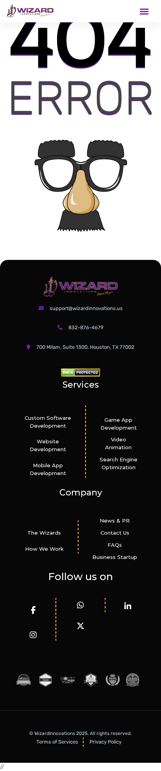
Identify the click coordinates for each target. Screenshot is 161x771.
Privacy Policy (105, 742)
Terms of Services (57, 742)
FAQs (114, 545)
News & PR (115, 520)
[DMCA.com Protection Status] (80, 372)
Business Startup (114, 557)
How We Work (44, 549)
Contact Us (114, 533)
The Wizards (44, 533)
